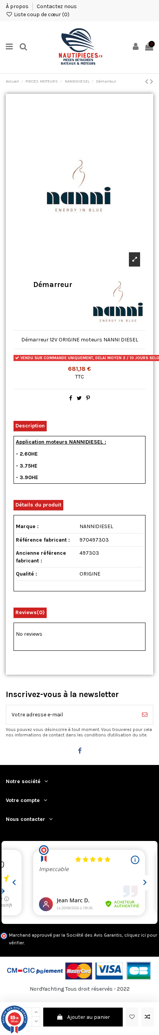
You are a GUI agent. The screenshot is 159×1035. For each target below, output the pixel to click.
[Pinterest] (88, 398)
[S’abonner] (145, 714)
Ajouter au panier (88, 1017)
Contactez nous (57, 6)
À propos (18, 6)
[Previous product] (147, 81)
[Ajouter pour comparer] (147, 1017)
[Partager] (70, 398)
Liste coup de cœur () (41, 14)
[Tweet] (79, 398)
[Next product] (151, 81)
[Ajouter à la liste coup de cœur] (132, 1017)
